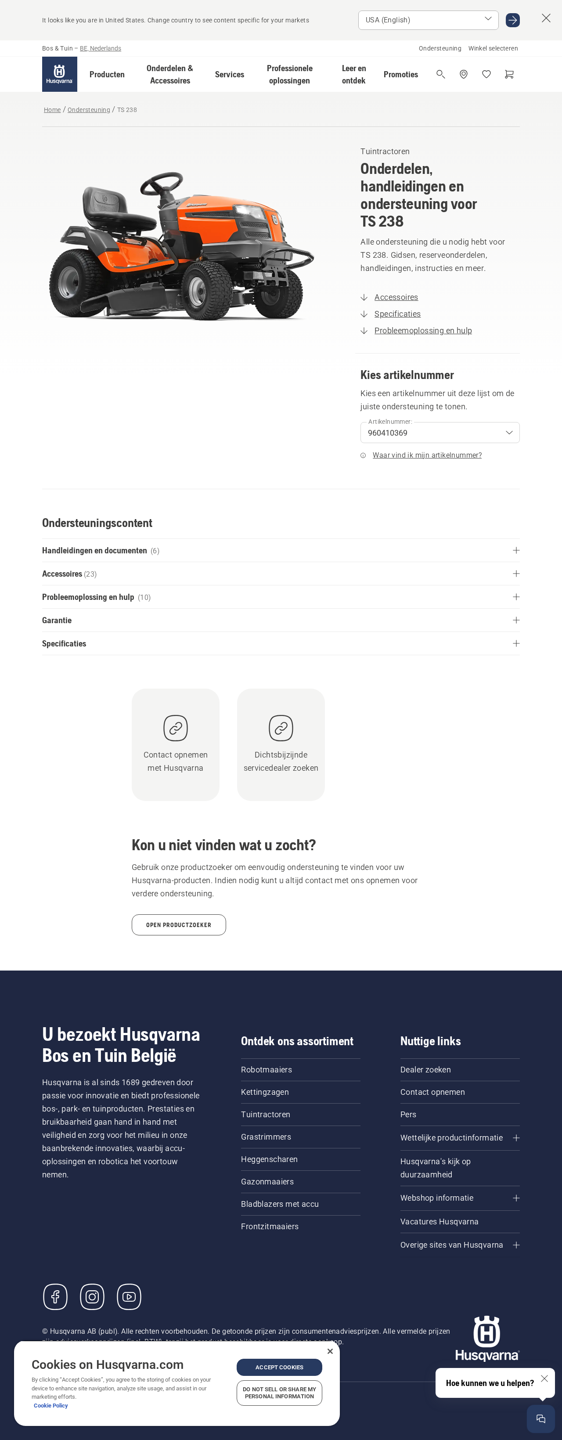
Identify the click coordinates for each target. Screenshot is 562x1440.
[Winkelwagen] (509, 74)
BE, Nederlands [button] (100, 48)
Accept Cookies (279, 1367)
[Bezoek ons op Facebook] (55, 1297)
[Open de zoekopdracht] (440, 74)
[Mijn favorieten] (486, 74)
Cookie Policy (51, 1405)
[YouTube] (129, 1297)
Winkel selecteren (493, 48)
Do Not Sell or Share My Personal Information (279, 1393)
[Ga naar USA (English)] (513, 20)
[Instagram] (92, 1297)
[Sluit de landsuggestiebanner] (546, 18)
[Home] (59, 74)
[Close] (330, 1351)
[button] (107, 74)
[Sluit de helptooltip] (544, 1378)
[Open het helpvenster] (541, 1419)
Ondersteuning (440, 48)
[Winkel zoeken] (463, 74)
